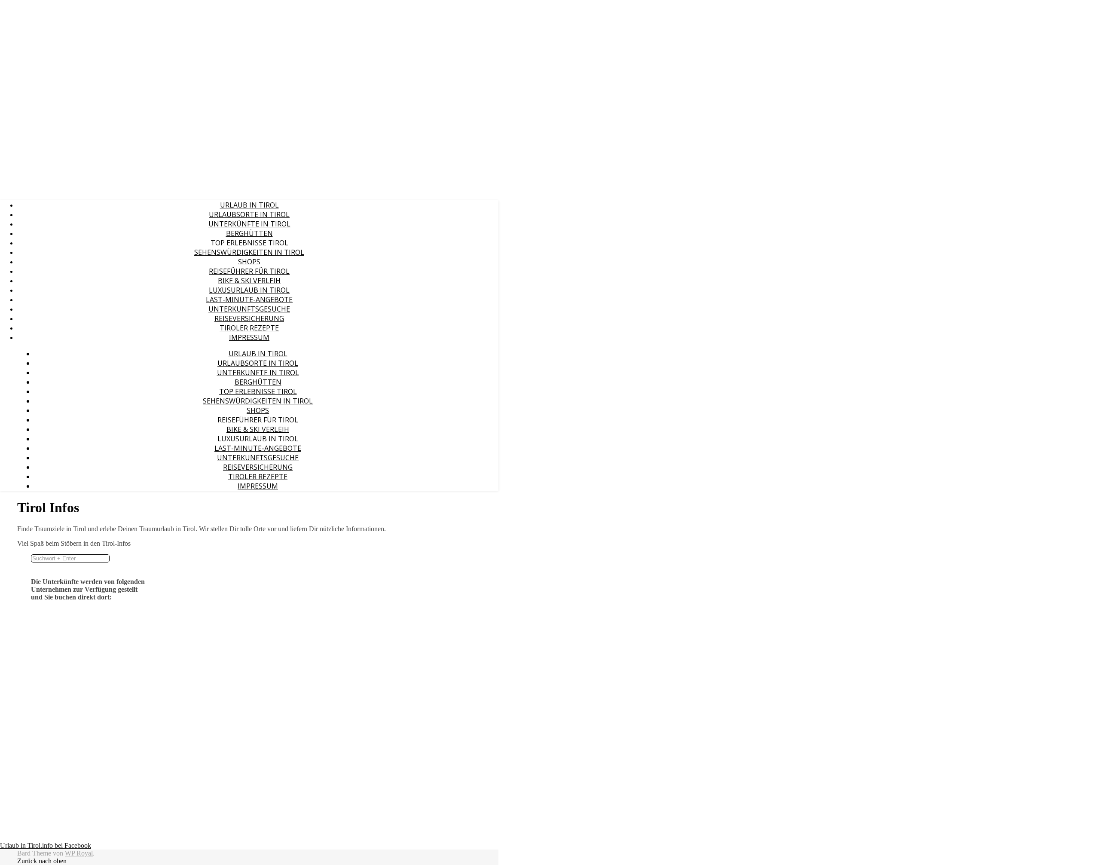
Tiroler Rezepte (249, 328)
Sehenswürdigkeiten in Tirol (249, 252)
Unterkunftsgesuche (249, 309)
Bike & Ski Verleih (249, 280)
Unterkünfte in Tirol (249, 224)
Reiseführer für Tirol (249, 271)
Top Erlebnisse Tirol (249, 243)
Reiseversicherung (249, 318)
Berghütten (249, 233)
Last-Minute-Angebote (249, 299)
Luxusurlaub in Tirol (249, 290)
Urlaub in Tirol (249, 205)
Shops (249, 261)
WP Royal (79, 853)
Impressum (249, 337)
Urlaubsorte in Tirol (249, 214)
